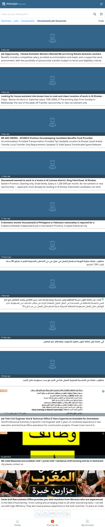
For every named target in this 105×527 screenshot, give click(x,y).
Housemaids (27, 20)
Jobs (16, 20)
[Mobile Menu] (101, 4)
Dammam (6, 20)
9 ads (101, 20)
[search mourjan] (94, 14)
